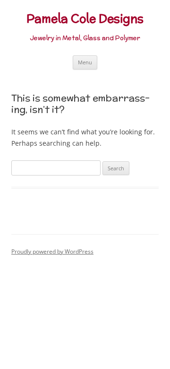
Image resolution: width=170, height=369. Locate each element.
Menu (85, 62)
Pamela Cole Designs (85, 18)
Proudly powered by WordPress (52, 251)
